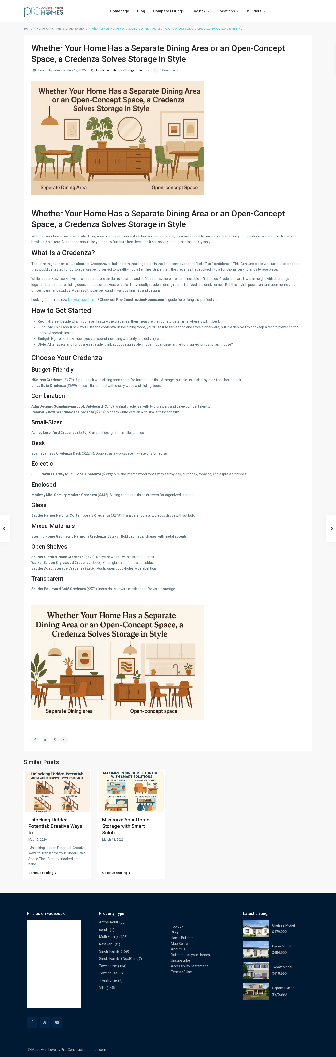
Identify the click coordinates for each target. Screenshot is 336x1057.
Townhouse (108, 973)
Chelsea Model (283, 925)
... (38, 864)
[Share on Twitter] (45, 740)
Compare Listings (168, 11)
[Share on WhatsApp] (55, 740)
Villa (102, 988)
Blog (141, 11)
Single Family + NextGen (117, 958)
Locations (226, 11)
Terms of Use (181, 972)
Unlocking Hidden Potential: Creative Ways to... (55, 826)
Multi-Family (108, 937)
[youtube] (57, 1022)
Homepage (119, 11)
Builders (254, 11)
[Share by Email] (64, 740)
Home (28, 28)
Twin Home (108, 980)
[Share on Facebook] (35, 740)
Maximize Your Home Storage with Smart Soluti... (125, 826)
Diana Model (281, 946)
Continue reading (40, 873)
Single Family (109, 951)
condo (104, 930)
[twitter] (45, 1022)
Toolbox (199, 11)
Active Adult (108, 922)
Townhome (108, 966)
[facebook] (32, 1022)
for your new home (82, 300)
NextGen (105, 944)
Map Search (180, 944)
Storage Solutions (75, 28)
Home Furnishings (49, 28)
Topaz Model (282, 967)
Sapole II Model (283, 988)
